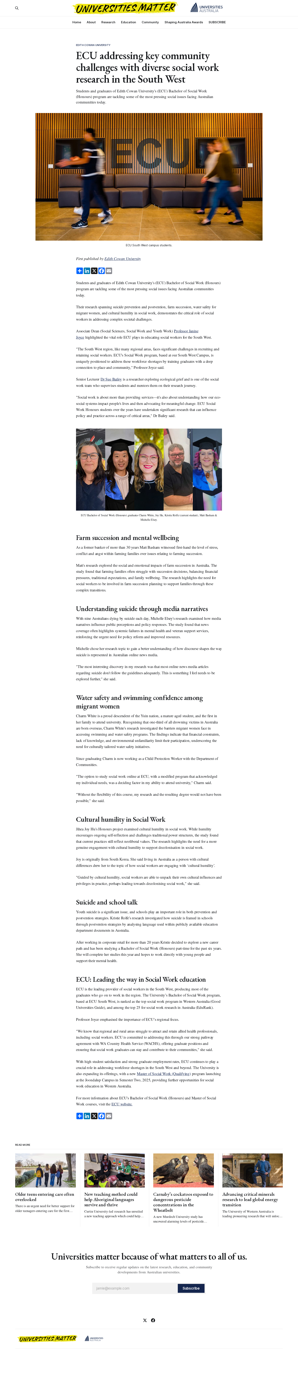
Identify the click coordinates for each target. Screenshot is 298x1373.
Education (128, 22)
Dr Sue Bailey (111, 379)
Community (150, 22)
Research (108, 22)
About (91, 22)
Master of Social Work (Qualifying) (164, 1073)
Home (76, 22)
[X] (145, 1320)
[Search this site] (17, 8)
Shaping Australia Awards (184, 22)
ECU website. (121, 1103)
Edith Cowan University (93, 45)
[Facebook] (153, 1320)
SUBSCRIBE (217, 22)
